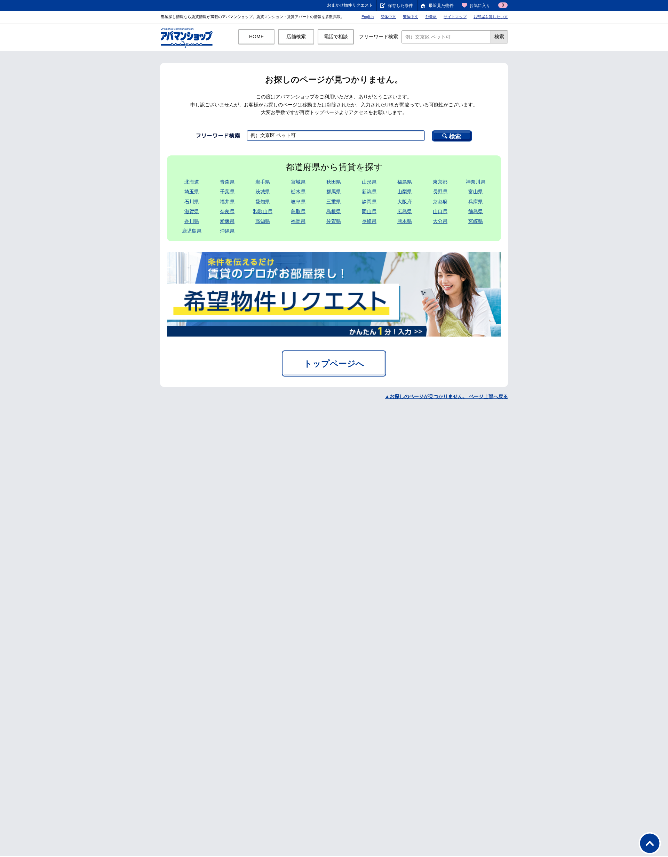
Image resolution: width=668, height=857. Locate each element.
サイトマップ (455, 17)
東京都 (440, 182)
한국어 (431, 17)
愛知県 (262, 201)
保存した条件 (400, 5)
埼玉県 (191, 191)
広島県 (404, 211)
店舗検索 (296, 36)
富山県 (475, 191)
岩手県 (262, 182)
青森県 (227, 182)
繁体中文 (410, 17)
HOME (256, 36)
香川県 (191, 221)
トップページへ (334, 363)
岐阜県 (298, 201)
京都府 (440, 201)
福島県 (404, 182)
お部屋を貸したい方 (491, 17)
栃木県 (298, 191)
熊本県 (404, 221)
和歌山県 (262, 211)
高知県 (262, 221)
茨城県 (262, 191)
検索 (499, 36)
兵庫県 (475, 201)
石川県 (191, 201)
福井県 (227, 201)
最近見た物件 (441, 5)
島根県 (333, 211)
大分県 (440, 221)
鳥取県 (298, 211)
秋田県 (333, 182)
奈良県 (227, 211)
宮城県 (298, 182)
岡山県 (369, 211)
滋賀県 (191, 211)
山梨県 (404, 191)
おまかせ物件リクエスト (350, 5)
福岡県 (298, 221)
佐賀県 (333, 221)
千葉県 (227, 191)
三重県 (333, 201)
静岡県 (369, 201)
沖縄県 (227, 231)
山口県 (440, 211)
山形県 (369, 182)
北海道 (191, 182)
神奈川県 (475, 182)
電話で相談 (336, 36)
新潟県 (369, 191)
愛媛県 (227, 221)
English (367, 17)
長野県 (440, 191)
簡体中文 (388, 17)
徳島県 (475, 211)
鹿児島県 (191, 231)
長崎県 (369, 221)
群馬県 (333, 191)
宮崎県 (475, 221)
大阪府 (404, 201)
